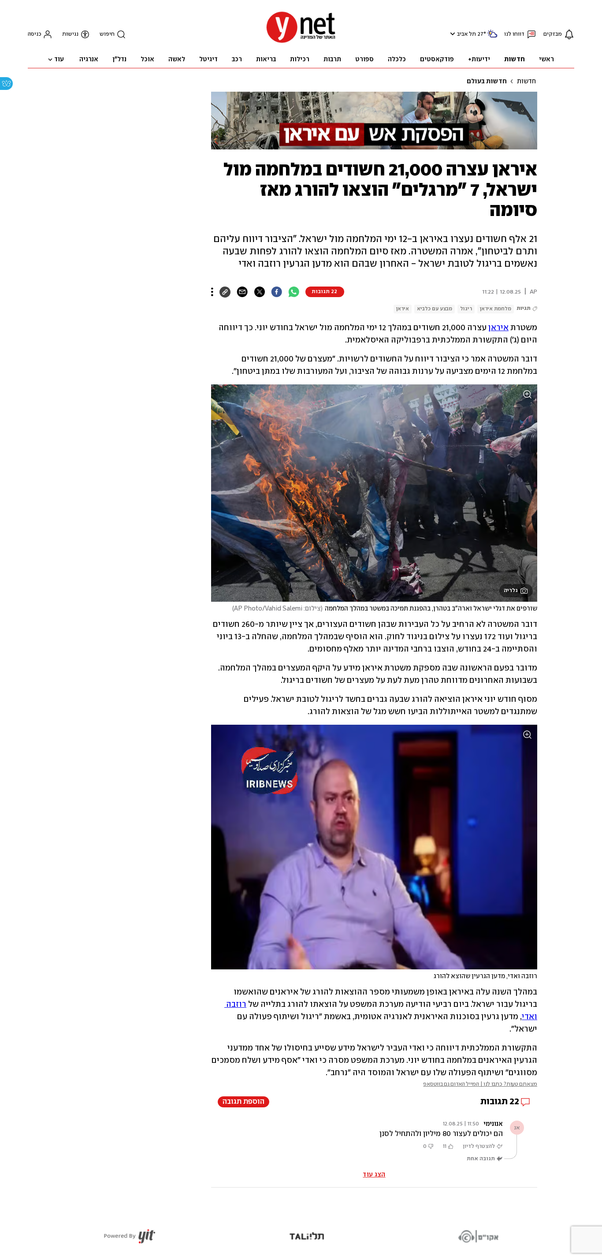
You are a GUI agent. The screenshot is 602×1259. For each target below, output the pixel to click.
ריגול (466, 308)
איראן (402, 308)
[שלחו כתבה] (242, 292)
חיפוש (107, 34)
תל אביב (466, 34)
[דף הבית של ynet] (301, 42)
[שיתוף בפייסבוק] (276, 292)
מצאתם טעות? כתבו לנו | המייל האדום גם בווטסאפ (480, 1084)
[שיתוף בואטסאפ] (293, 292)
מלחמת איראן (495, 308)
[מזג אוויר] (492, 37)
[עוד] (212, 292)
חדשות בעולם (487, 81)
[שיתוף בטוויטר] (259, 292)
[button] (451, 33)
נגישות (70, 34)
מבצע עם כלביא (434, 308)
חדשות (526, 81)
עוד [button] (59, 59)
